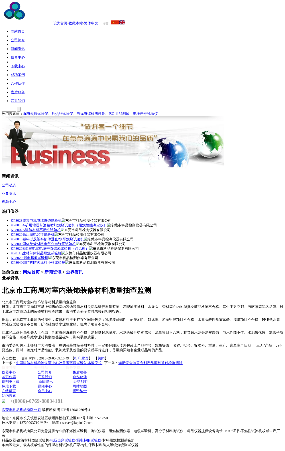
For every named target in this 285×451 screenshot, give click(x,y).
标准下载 (9, 386)
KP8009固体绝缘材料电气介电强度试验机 (43, 244)
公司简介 (45, 372)
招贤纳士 (80, 391)
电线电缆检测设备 (91, 114)
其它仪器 (9, 377)
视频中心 (45, 386)
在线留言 (9, 391)
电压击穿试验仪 (145, 114)
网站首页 (31, 272)
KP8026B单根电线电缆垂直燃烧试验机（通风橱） (50, 248)
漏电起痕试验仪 (35, 114)
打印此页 (81, 358)
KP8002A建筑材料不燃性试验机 (36, 230)
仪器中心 (9, 372)
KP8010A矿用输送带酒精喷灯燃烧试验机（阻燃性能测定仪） (59, 225)
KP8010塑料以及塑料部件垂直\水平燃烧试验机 (47, 239)
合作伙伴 (80, 377)
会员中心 (45, 391)
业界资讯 (74, 272)
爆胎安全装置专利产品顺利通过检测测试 (150, 363)
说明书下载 (11, 381)
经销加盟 (80, 381)
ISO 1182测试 (119, 114)
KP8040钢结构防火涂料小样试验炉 (38, 262)
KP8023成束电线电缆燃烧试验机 (36, 220)
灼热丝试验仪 (62, 114)
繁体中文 (91, 23)
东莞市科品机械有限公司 (21, 410)
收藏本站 (76, 23)
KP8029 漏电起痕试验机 (29, 258)
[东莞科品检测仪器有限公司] (40, 18)
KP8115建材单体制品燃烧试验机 (36, 253)
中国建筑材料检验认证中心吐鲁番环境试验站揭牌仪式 (59, 363)
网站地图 (80, 386)
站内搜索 (9, 395)
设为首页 (60, 23)
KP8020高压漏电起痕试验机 (33, 234)
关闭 (101, 358)
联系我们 (45, 377)
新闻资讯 (53, 272)
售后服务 (80, 372)
